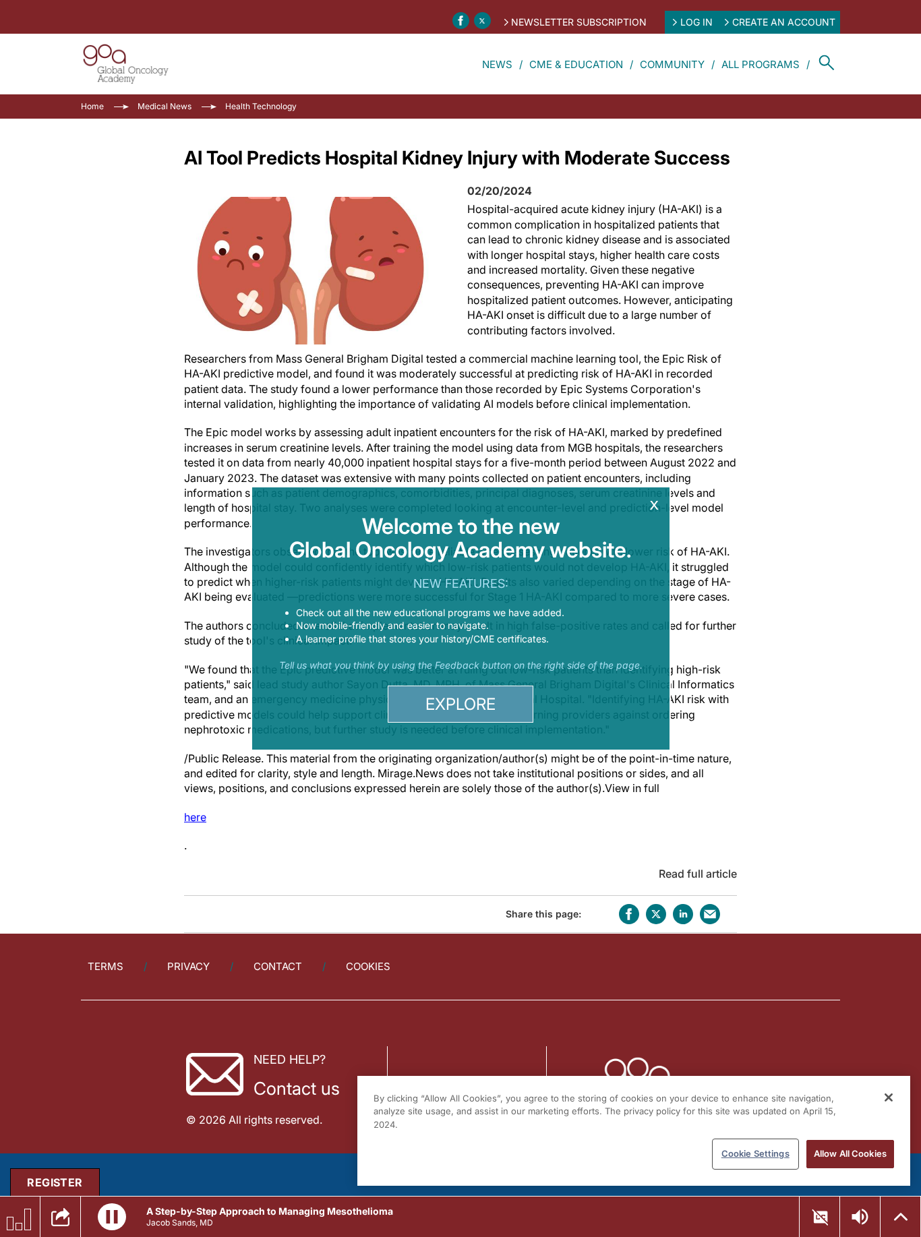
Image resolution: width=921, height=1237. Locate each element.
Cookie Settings (755, 1153)
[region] (633, 1131)
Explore (460, 704)
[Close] (888, 1097)
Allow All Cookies (850, 1153)
